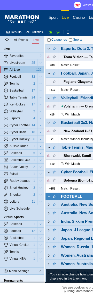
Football (71, 196)
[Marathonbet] (22, 19)
